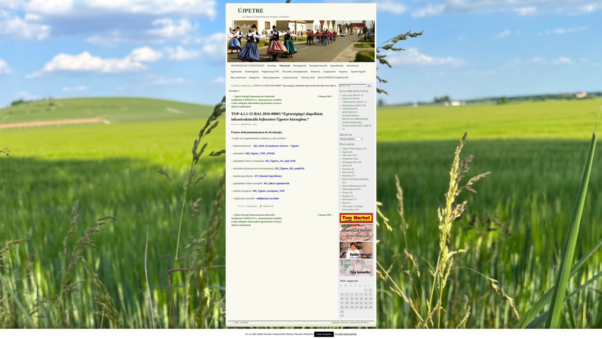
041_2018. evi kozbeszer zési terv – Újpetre (276, 146)
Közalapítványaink (318, 65)
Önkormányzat (348, 189)
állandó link (268, 206)
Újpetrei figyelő (358, 71)
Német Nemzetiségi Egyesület (355, 179)
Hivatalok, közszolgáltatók (295, 71)
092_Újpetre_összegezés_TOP (269, 191)
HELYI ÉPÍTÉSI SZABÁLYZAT (333, 77)
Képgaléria (254, 77)
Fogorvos (343, 71)
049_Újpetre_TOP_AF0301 (260, 153)
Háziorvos (315, 71)
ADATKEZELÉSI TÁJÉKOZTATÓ (247, 65)
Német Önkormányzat (352, 186)
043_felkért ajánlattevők (276, 183)
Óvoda (345, 192)
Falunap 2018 (326, 96)
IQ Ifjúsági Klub (349, 162)
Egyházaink (236, 71)
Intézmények (353, 65)
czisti (254, 124)
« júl (342, 315)
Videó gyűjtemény (271, 77)
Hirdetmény (246, 85)
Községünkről (299, 65)
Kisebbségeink (252, 71)
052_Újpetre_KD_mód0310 (289, 168)
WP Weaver (364, 323)
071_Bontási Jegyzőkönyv (268, 176)
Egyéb (345, 152)
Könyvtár (346, 172)
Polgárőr (346, 196)
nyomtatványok (290, 77)
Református (347, 199)
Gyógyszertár (329, 71)
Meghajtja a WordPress (341, 323)
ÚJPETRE (251, 11)
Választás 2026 (308, 77)
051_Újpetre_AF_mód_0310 (280, 161)
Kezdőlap (271, 65)
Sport (344, 203)
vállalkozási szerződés (267, 198)
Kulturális (346, 175)
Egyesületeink (336, 65)
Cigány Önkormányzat (352, 148)
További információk (345, 334)
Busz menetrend (238, 77)
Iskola (345, 165)
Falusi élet (346, 155)
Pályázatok (285, 65)
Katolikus (346, 169)
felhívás (249, 161)
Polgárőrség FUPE (270, 71)
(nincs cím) (347, 95)
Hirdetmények (348, 105)
